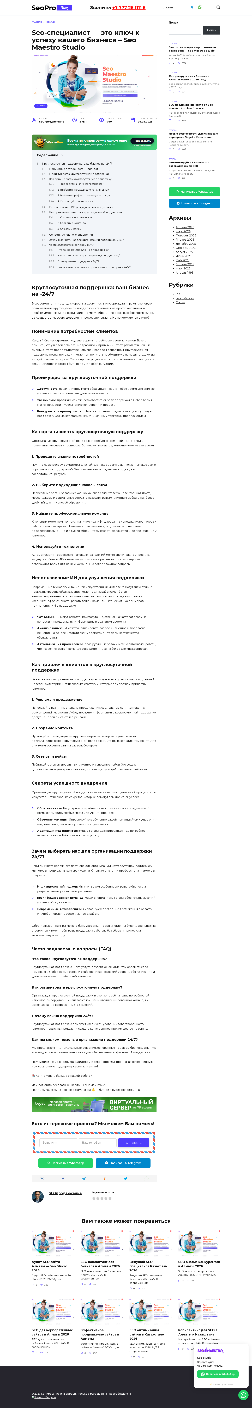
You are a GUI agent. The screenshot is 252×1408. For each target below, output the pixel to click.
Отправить (134, 1142)
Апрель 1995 (184, 272)
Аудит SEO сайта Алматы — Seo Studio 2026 (49, 1266)
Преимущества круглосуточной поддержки (79, 173)
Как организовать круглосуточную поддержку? (89, 255)
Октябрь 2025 (186, 248)
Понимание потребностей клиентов (74, 168)
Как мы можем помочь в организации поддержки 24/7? (94, 267)
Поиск (173, 22)
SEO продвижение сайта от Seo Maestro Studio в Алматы (191, 106)
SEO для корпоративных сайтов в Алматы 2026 (52, 1332)
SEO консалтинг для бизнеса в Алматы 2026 (100, 1264)
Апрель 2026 (185, 227)
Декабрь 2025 (186, 243)
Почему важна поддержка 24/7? (78, 261)
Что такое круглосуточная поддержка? (83, 249)
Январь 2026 (185, 239)
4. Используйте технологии (75, 201)
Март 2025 (183, 268)
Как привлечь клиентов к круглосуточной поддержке (85, 212)
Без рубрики (185, 298)
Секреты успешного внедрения (71, 234)
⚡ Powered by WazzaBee (221, 1384)
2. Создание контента (72, 223)
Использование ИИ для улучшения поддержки (81, 207)
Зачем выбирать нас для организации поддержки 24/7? (86, 239)
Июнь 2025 (183, 256)
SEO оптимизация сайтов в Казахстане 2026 (146, 1334)
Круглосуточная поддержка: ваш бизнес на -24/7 (77, 163)
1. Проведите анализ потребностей (81, 183)
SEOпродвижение (65, 1193)
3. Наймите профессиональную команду (84, 195)
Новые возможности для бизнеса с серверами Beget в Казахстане (193, 135)
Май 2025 (182, 260)
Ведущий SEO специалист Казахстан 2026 (148, 1266)
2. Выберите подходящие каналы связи (83, 189)
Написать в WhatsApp (67, 1163)
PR (178, 294)
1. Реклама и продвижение (75, 217)
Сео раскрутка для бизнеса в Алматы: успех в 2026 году (189, 78)
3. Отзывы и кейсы (69, 228)
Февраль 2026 (186, 235)
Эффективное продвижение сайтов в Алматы (100, 1334)
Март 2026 (183, 231)
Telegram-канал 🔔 (81, 1089)
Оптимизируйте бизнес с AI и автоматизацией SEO (189, 164)
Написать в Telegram (125, 1163)
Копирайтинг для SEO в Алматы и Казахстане (197, 1332)
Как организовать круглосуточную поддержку (80, 179)
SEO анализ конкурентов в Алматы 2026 (199, 1264)
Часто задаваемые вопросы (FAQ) (71, 244)
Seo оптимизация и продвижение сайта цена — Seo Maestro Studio (192, 49)
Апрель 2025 (185, 264)
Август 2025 (184, 252)
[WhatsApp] (243, 1395)
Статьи (168, 7)
